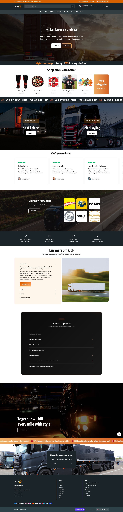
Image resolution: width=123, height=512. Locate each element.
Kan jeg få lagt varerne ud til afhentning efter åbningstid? (61, 366)
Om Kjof (51, 11)
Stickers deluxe (37, 91)
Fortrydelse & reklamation (91, 485)
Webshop (61, 483)
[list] (61, 171)
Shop (55, 45)
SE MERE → (31, 133)
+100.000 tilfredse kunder (83, 1)
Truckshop (61, 491)
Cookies (87, 487)
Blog (81, 11)
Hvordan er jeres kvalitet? (61, 339)
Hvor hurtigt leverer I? (61, 355)
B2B (60, 495)
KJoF (18, 509)
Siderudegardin (22, 91)
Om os (86, 489)
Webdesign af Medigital (18, 496)
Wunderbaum (85, 91)
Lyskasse (53, 91)
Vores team (87, 491)
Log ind (92, 1)
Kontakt (61, 493)
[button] (107, 6)
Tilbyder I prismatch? (61, 344)
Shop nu (24, 284)
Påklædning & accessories (69, 91)
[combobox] (54, 6)
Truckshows (58, 11)
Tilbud (60, 485)
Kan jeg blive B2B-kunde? (61, 334)
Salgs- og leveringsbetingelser (92, 483)
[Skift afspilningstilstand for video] (119, 434)
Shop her (33, 210)
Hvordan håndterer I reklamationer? (61, 350)
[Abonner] (71, 463)
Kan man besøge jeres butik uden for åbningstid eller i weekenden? (61, 360)
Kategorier (87, 495)
